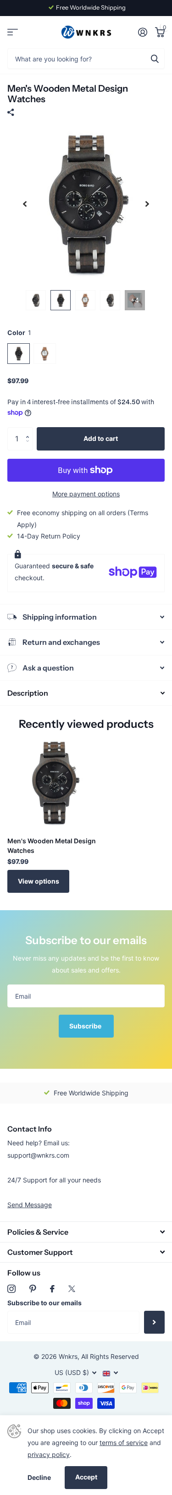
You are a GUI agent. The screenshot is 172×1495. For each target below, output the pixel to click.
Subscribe (86, 1026)
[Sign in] (142, 32)
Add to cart (100, 438)
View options (38, 881)
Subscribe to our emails (44, 1303)
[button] (30, 431)
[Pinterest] (32, 1289)
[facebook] (52, 1288)
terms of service (124, 1442)
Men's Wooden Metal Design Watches (51, 845)
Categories (12, 32)
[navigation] (25, 204)
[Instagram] (11, 1289)
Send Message (29, 1205)
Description (27, 693)
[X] (71, 1289)
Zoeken (154, 58)
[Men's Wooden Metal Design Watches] (54, 783)
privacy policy (49, 1454)
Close (86, 1232)
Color (19, 332)
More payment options (86, 494)
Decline (39, 1477)
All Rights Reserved (110, 1356)
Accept (86, 1477)
